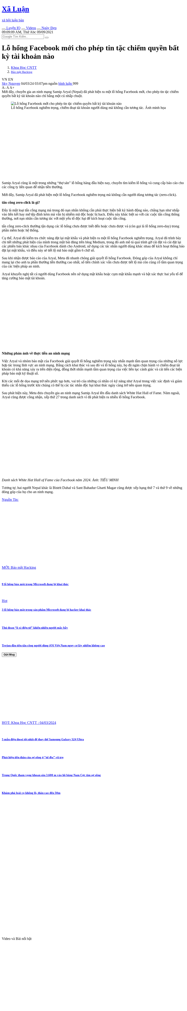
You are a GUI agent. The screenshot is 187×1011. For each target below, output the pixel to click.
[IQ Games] (3, 29)
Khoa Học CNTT (24, 67)
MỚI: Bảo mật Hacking (19, 567)
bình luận (65, 83)
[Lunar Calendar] (39, 29)
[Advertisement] (93, 145)
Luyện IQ (13, 28)
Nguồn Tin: (10, 500)
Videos (30, 28)
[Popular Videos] (23, 29)
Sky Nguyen (11, 83)
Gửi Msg (9, 654)
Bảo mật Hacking (21, 72)
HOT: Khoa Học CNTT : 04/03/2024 (29, 723)
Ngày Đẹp (49, 28)
